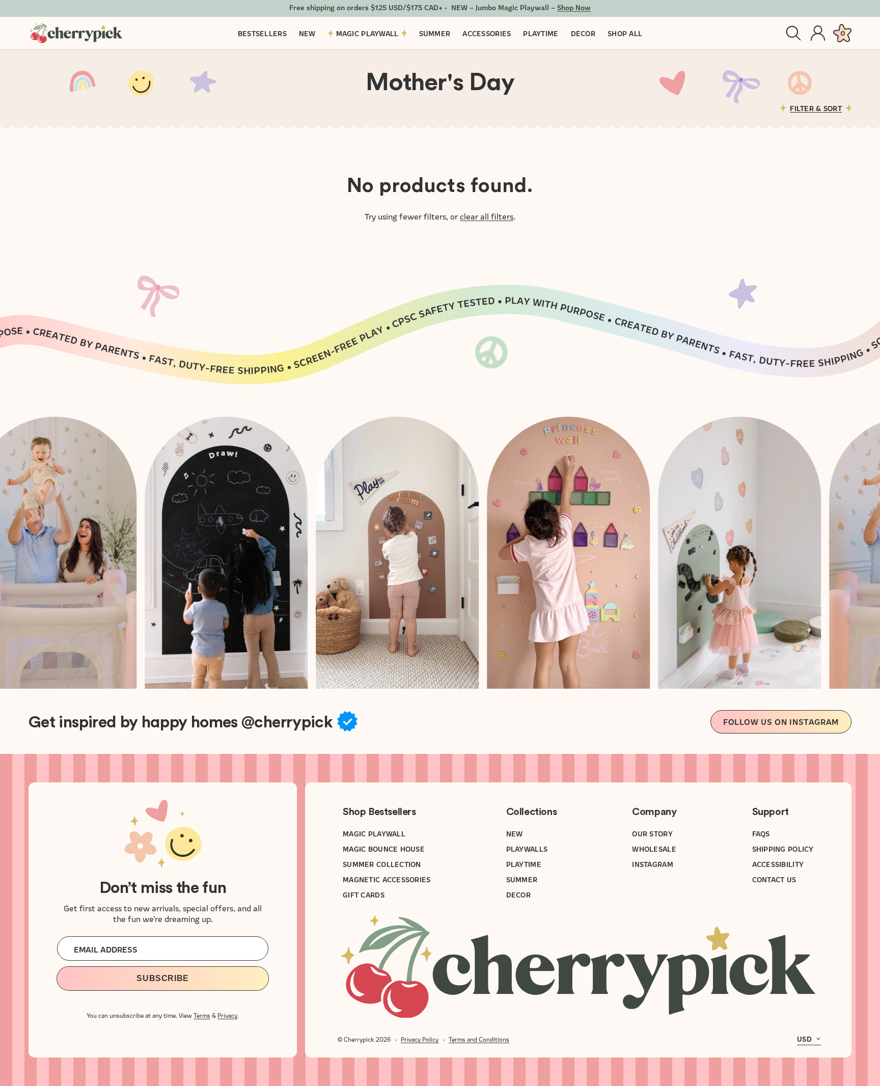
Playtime (523, 864)
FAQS (761, 833)
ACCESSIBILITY (778, 864)
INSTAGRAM (653, 864)
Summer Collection (382, 864)
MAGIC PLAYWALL (374, 833)
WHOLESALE (654, 849)
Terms (202, 1015)
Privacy (227, 1015)
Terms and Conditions (479, 1039)
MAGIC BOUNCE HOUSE (384, 849)
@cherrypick (287, 722)
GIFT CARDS (363, 894)
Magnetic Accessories (387, 879)
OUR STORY (652, 833)
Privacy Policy (419, 1039)
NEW (514, 833)
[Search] (793, 33)
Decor (518, 894)
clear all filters (486, 216)
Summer (522, 879)
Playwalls (527, 849)
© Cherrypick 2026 (364, 1039)
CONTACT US (774, 879)
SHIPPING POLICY (783, 849)
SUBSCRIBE (162, 978)
